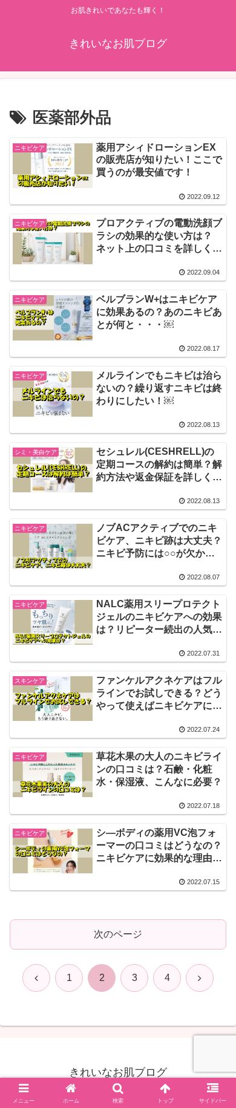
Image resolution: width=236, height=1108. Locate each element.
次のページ (118, 934)
